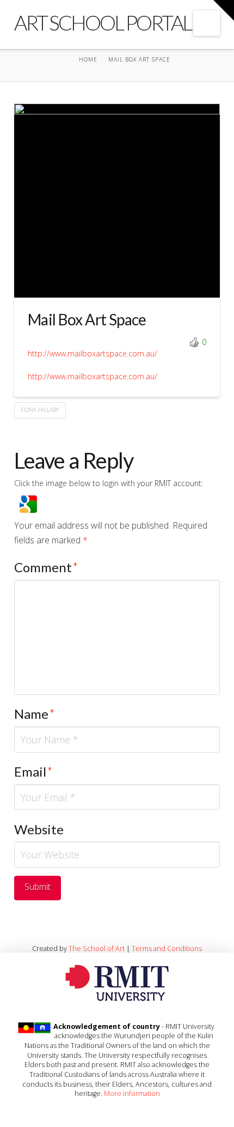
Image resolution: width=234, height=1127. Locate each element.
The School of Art (97, 948)
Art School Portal (102, 22)
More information (132, 1093)
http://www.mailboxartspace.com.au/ (92, 353)
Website (39, 829)
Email (33, 771)
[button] (206, 23)
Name (34, 714)
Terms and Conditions (167, 948)
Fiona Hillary (40, 410)
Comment (46, 567)
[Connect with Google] (28, 503)
